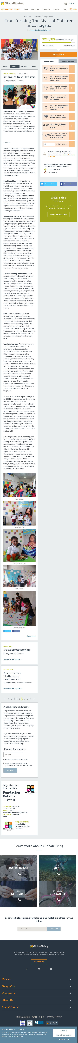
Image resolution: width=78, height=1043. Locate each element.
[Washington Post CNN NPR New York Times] (39, 1017)
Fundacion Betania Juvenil (40, 30)
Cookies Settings (63, 1039)
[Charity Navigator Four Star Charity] (23, 1023)
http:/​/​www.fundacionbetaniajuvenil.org (15, 811)
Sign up (10, 770)
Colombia (37, 16)
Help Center (39, 962)
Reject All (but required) (64, 1035)
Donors (6, 979)
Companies (46, 9)
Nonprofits (35, 9)
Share (33, 66)
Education (28, 16)
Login (71, 3)
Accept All (64, 1030)
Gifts (75, 9)
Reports (14, 66)
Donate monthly (68, 61)
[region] (38, 1035)
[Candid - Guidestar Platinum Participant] (31, 1023)
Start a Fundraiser (58, 214)
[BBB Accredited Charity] (40, 1023)
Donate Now (58, 54)
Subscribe (54, 929)
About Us (7, 1000)
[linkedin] (51, 969)
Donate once (49, 61)
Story (5, 66)
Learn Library (10, 1007)
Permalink (31, 636)
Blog (64, 9)
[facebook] (26, 969)
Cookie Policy (18, 1036)
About (26, 9)
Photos (24, 66)
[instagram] (39, 969)
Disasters (56, 9)
